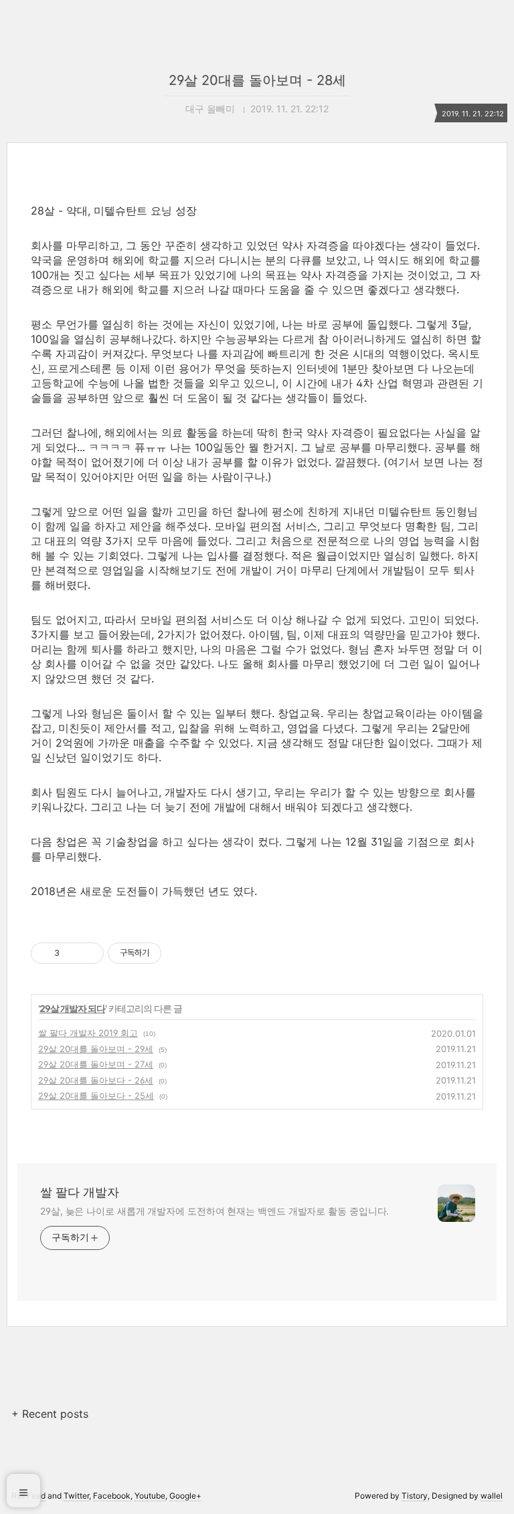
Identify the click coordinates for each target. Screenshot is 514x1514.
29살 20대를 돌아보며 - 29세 (95, 1048)
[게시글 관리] (88, 953)
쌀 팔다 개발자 (79, 1192)
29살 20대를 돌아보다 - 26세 (95, 1080)
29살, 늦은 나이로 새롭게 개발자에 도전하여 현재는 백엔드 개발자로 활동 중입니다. (214, 1211)
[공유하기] (72, 953)
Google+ (185, 1496)
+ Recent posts (49, 1413)
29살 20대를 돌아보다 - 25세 (96, 1095)
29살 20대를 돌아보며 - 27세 (95, 1064)
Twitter (76, 1496)
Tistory (415, 1496)
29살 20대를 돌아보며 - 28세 (257, 80)
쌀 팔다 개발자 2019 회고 (88, 1032)
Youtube (150, 1496)
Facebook (112, 1496)
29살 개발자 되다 (72, 1008)
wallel (492, 1496)
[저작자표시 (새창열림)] (167, 953)
